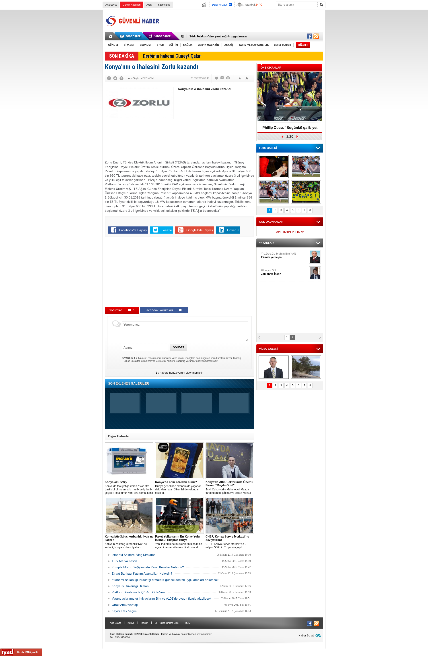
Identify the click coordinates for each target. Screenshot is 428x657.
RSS (187, 622)
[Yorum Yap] (217, 78)
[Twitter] (115, 78)
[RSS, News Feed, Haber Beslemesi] (316, 36)
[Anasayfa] (111, 36)
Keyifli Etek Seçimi (124, 611)
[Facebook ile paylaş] (309, 36)
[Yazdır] (228, 78)
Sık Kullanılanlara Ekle (167, 622)
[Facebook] (109, 78)
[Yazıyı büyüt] (248, 78)
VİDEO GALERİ (268, 348)
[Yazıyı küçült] (238, 78)
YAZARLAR (266, 243)
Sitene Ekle (164, 4)
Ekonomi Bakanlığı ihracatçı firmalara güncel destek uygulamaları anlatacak (165, 580)
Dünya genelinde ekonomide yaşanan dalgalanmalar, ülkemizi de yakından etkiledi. (178, 487)
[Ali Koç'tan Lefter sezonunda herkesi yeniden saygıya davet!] (274, 367)
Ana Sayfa (111, 4)
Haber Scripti (306, 635)
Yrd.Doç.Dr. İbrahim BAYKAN (278, 255)
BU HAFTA (288, 232)
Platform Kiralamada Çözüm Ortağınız (138, 592)
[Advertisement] (242, 21)
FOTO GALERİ (268, 148)
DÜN (278, 232)
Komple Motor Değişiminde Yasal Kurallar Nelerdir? (148, 567)
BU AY (300, 232)
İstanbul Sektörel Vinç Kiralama (134, 555)
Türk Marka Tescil (124, 561)
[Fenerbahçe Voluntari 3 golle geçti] (306, 166)
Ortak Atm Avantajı (125, 605)
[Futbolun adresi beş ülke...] (306, 191)
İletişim (144, 622)
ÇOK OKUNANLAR (271, 221)
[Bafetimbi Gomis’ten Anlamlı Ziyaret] (274, 166)
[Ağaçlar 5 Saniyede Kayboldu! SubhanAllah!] (306, 367)
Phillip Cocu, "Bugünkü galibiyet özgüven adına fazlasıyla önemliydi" (289, 129)
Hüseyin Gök (271, 272)
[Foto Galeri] (131, 36)
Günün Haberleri (131, 4)
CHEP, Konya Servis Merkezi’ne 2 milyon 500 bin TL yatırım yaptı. (227, 542)
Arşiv (149, 4)
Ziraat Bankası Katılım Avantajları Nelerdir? (142, 573)
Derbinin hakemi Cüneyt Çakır (172, 56)
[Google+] (121, 78)
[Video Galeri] (160, 36)
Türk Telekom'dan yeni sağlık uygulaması (218, 36)
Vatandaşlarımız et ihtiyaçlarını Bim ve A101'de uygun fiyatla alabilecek (161, 598)
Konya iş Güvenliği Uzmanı (131, 586)
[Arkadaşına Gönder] (222, 78)
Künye (131, 622)
